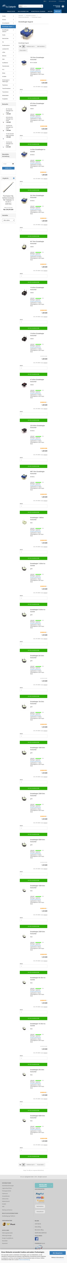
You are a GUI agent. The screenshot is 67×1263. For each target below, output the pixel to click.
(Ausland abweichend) (35, 71)
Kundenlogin (53, 1)
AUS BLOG (38, 1224)
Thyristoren (5, 85)
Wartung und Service (7, 1210)
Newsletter (5, 1240)
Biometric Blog (39, 1230)
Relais (3, 73)
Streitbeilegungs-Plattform (8, 1216)
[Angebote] (13, 178)
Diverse (4, 19)
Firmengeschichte (6, 1191)
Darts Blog (38, 1227)
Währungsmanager (7, 1235)
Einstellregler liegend (7, 26)
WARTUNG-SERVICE (41, 1233)
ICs (3, 42)
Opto (3, 59)
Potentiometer (5, 66)
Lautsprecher (5, 49)
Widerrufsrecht (6, 1201)
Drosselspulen (5, 23)
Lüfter (3, 52)
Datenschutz (5, 1198)
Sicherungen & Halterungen (5, 80)
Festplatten (5, 99)
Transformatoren (6, 88)
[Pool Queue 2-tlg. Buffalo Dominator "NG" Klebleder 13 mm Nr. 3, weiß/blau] (8, 187)
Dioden (4, 16)
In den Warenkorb (33, 98)
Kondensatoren (6, 45)
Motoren (4, 55)
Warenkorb (5, 1243)
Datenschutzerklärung (24, 1259)
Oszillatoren (5, 62)
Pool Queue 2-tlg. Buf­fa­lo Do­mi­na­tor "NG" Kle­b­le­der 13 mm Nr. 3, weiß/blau (8, 200)
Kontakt (4, 1204)
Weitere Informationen (57, 1257)
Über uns (57, 11)
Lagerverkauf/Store (7, 1188)
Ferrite (3, 35)
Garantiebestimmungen (8, 1185)
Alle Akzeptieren (57, 1253)
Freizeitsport (11, 11)
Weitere (50, 11)
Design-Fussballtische (7, 1238)
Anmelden (8, 168)
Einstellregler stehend (5, 30)
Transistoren (5, 92)
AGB (3, 1206)
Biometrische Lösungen (38, 11)
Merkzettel (62, 1)
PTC (3, 69)
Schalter (4, 76)
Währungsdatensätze (7, 1233)
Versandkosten (6, 1196)
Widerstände (5, 95)
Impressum (5, 1193)
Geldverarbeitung (23, 11)
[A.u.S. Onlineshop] (9, 6)
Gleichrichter (5, 38)
